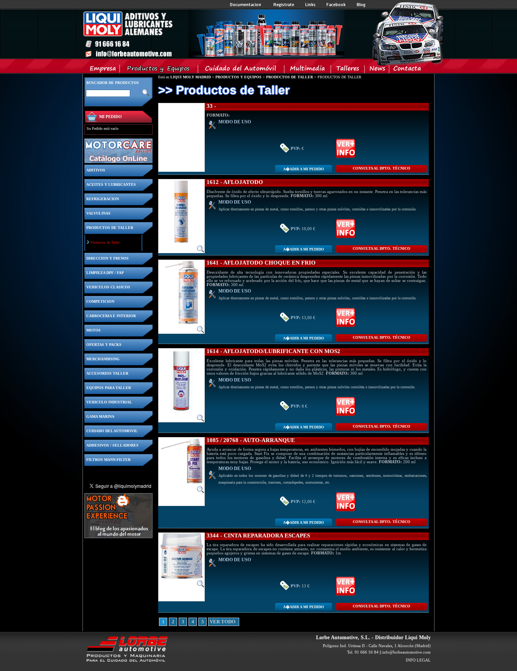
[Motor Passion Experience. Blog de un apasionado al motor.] (118, 536)
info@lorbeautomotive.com (406, 652)
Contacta (406, 70)
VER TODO (212, 621)
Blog (361, 5)
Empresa (103, 70)
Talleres (348, 70)
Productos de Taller (105, 242)
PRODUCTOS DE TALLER (289, 77)
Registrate (284, 5)
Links (310, 5)
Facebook (336, 5)
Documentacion (246, 5)
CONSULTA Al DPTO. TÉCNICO (381, 168)
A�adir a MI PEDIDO (303, 169)
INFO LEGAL (418, 660)
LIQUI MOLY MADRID (190, 77)
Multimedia (308, 70)
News (377, 70)
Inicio (213, 33)
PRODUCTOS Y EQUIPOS (238, 77)
